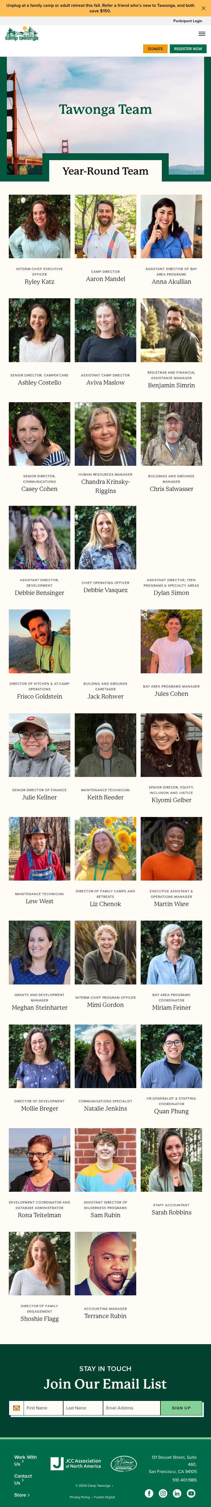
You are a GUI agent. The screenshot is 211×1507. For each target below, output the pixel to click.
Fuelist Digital (104, 1497)
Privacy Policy (80, 1497)
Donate (155, 49)
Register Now (188, 49)
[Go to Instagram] (163, 1493)
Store (20, 1495)
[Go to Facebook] (149, 1493)
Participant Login (187, 21)
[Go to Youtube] (191, 1493)
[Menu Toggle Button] (202, 34)
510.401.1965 (185, 1480)
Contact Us (23, 1479)
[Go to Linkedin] (177, 1493)
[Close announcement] (204, 8)
